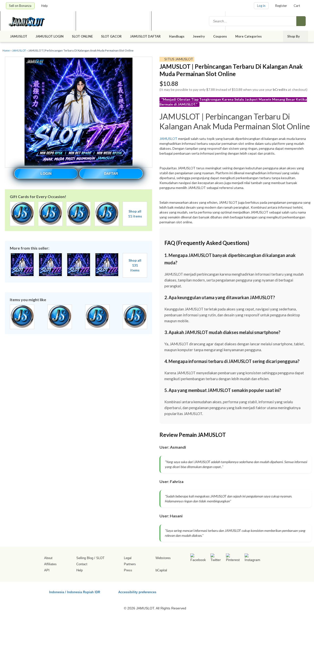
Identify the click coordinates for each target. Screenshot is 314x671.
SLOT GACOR (111, 36)
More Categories (248, 36)
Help (45, 6)
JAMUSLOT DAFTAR (145, 36)
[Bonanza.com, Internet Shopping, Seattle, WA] (237, 591)
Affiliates (50, 564)
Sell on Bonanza (20, 6)
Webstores (163, 558)
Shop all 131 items (135, 265)
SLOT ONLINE (82, 36)
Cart (297, 6)
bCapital (161, 570)
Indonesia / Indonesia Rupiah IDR (74, 591)
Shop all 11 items (135, 213)
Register (281, 6)
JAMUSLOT (18, 36)
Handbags (176, 36)
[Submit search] (301, 21)
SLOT (100, 558)
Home (6, 50)
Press (128, 570)
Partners (130, 564)
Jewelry (199, 36)
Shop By (294, 36)
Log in (261, 6)
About (48, 558)
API (47, 570)
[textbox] (253, 21)
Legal (127, 558)
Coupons (220, 36)
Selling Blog (84, 558)
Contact (81, 564)
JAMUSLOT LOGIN (50, 36)
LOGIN (46, 173)
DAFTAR (111, 173)
